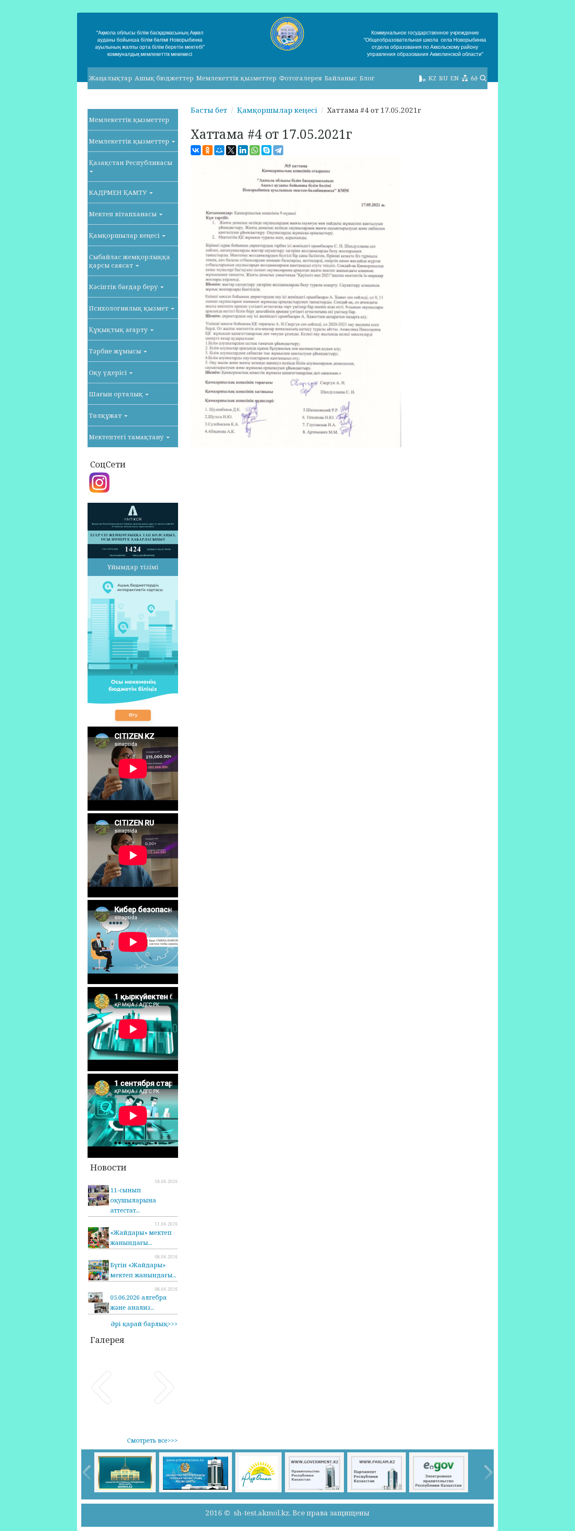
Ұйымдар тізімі (132, 567)
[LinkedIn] (243, 150)
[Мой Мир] (219, 150)
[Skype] (266, 150)
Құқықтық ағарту (119, 329)
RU (443, 78)
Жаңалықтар (110, 78)
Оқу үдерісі (108, 372)
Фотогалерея (300, 78)
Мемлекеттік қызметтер (236, 78)
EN (454, 78)
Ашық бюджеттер (164, 78)
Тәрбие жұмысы (116, 351)
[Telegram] (278, 150)
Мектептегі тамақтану (127, 437)
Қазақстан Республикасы (130, 162)
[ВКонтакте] (196, 150)
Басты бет (209, 110)
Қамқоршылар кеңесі (125, 235)
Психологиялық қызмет (129, 308)
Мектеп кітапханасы (123, 214)
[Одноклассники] (207, 150)
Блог (367, 78)
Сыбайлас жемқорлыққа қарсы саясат (129, 260)
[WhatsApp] (255, 150)
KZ (433, 78)
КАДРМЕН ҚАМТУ (119, 192)
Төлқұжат (106, 415)
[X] (231, 150)
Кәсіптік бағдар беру (124, 286)
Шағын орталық (116, 394)
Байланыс (341, 78)
